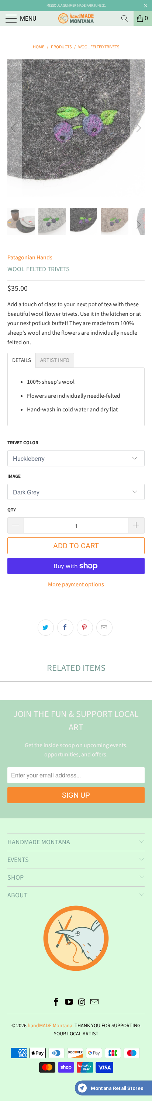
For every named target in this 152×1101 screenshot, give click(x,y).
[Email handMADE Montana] (94, 1003)
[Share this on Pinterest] (85, 627)
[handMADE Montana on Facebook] (56, 1003)
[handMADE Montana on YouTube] (69, 1003)
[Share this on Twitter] (46, 627)
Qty (11, 510)
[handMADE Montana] (76, 18)
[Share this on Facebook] (65, 627)
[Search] (125, 18)
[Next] (137, 128)
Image (14, 476)
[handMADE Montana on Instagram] (82, 1003)
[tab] (21, 360)
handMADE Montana (50, 1025)
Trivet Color (22, 442)
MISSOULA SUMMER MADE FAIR (69, 5)
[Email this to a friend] (104, 627)
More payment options (76, 584)
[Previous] (14, 128)
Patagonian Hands (29, 257)
